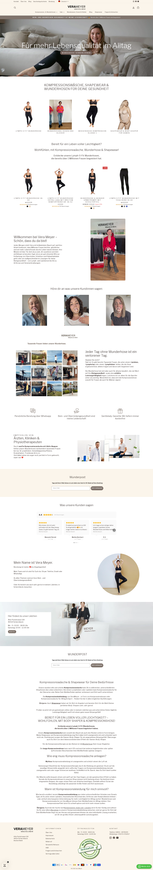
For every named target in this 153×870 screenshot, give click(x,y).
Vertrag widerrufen (52, 854)
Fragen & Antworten (111, 12)
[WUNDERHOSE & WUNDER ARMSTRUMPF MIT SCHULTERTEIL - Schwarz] (91, 208)
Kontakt (16, 1)
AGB (47, 848)
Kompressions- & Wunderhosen (45, 12)
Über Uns (24, 1)
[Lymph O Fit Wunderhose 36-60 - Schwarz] (27, 206)
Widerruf (49, 841)
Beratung (52, 1)
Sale (61, 12)
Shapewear (98, 12)
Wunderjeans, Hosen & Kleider (77, 12)
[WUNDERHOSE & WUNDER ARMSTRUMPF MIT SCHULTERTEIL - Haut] (93, 208)
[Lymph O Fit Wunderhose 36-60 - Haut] (30, 206)
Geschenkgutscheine (40, 1)
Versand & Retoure (52, 845)
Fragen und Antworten (54, 851)
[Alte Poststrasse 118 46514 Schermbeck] (76, 624)
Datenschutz (50, 838)
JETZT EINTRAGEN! (97, 488)
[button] (23, 204)
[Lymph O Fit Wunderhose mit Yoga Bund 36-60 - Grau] (124, 206)
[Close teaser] (8, 862)
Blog (29, 1)
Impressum (49, 835)
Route (12, 631)
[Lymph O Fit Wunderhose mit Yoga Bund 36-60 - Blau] (127, 206)
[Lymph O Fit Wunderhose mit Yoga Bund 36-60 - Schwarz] (122, 206)
